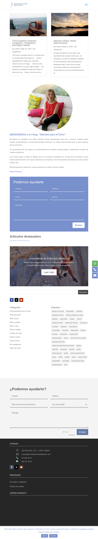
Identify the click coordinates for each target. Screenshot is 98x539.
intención (55, 349)
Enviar (78, 225)
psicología (65, 361)
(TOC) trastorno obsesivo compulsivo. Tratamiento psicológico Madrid (24, 43)
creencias (65, 330)
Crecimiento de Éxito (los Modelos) (49, 258)
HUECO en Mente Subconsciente (63, 346)
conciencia (83, 323)
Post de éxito (15, 341)
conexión (55, 326)
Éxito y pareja (15, 322)
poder (74, 357)
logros (79, 349)
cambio (72, 319)
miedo (60, 357)
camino (79, 319)
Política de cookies (17, 486)
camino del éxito (57, 323)
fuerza (66, 338)
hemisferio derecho (58, 342)
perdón (67, 357)
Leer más (49, 272)
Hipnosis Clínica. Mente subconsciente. (65, 42)
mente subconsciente (77, 353)
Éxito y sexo (14, 326)
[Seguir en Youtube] (21, 300)
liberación (63, 349)
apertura (55, 319)
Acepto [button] (45, 535)
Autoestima (63, 319)
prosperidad (56, 361)
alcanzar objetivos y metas (74, 315)
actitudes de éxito (57, 315)
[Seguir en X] (16, 300)
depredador (74, 330)
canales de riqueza (71, 323)
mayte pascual (57, 353)
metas (54, 357)
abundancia (70, 311)
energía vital (74, 334)
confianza (63, 326)
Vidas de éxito (15, 348)
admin (17, 49)
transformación (57, 365)
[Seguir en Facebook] (12, 300)
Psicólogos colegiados (18, 482)
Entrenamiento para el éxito (20, 311)
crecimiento (56, 330)
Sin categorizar (15, 344)
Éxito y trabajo (15, 329)
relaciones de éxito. (77, 361)
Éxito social (14, 318)
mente (66, 353)
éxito (65, 365)
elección (55, 334)
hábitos (78, 346)
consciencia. (73, 326)
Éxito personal (15, 315)
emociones (63, 334)
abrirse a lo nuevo (58, 311)
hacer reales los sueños (78, 338)
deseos (83, 330)
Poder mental (15, 337)
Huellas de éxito (16, 333)
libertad (71, 349)
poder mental (82, 357)
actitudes (79, 311)
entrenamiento (57, 338)
